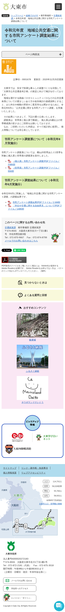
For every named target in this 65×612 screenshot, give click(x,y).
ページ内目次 (32, 54)
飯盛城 (32, 340)
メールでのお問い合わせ (21, 581)
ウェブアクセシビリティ (33, 472)
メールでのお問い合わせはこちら (21, 240)
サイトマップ (9, 468)
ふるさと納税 (32, 371)
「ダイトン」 (21, 598)
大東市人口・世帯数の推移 (50, 504)
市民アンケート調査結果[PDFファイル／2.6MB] (36, 202)
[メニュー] (58, 6)
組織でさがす (32, 15)
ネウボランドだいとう (32, 402)
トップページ (17, 15)
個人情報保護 (9, 472)
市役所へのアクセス (19, 588)
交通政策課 (10, 227)
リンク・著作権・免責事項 (34, 468)
